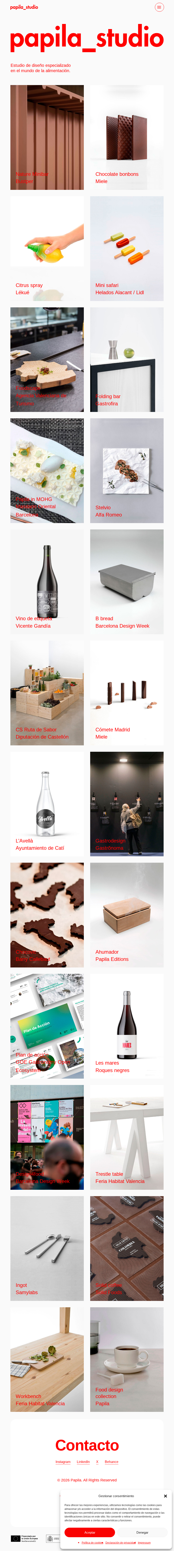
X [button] (97, 1462)
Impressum (144, 1542)
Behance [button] (111, 1462)
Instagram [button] (63, 1462)
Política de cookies (92, 1542)
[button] (165, 1496)
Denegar (142, 1532)
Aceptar (89, 1532)
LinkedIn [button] (83, 1462)
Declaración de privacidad (120, 1542)
